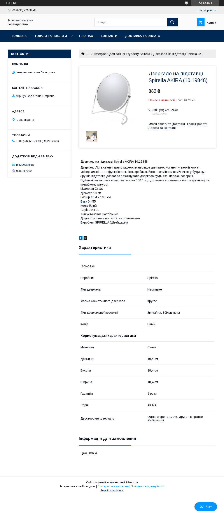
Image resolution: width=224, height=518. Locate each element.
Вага (83, 201)
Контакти (109, 36)
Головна (19, 36)
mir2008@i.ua (25, 164)
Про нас (86, 36)
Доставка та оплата (142, 36)
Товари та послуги (50, 36)
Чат (209, 506)
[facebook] (80, 238)
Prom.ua (133, 482)
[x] (85, 238)
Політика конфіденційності (147, 486)
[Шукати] (172, 22)
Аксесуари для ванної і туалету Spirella (121, 54)
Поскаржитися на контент (113, 486)
